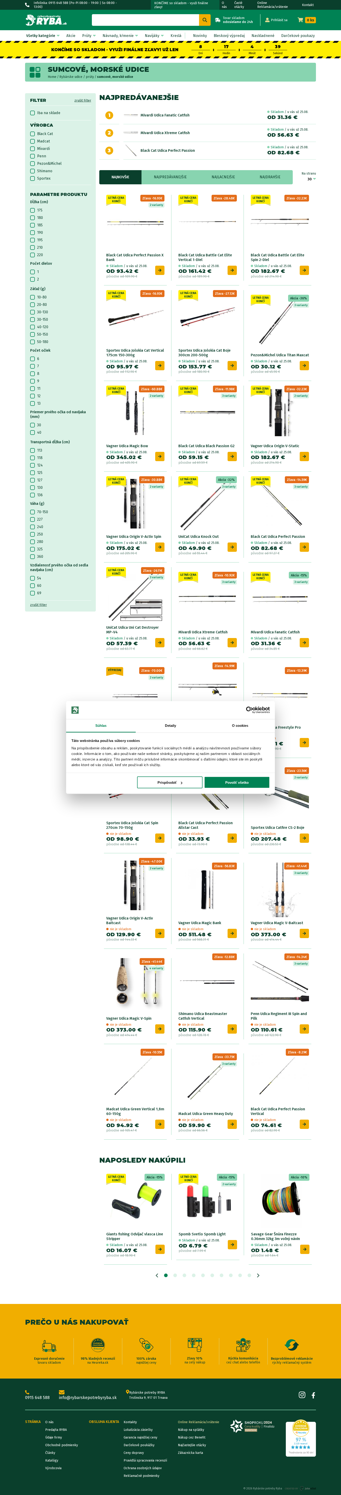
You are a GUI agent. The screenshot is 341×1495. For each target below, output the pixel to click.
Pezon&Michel (49, 163)
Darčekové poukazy (298, 35)
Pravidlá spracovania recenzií (145, 1460)
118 (39, 458)
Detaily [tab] (170, 725)
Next (258, 1276)
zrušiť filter (82, 101)
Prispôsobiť (167, 782)
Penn (41, 156)
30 (39, 425)
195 (40, 240)
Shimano (44, 171)
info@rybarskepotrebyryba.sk (88, 1397)
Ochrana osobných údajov (143, 1468)
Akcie (70, 35)
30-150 (42, 319)
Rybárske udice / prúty (76, 77)
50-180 (42, 342)
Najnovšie (120, 177)
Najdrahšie (270, 177)
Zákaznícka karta (190, 1453)
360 (40, 556)
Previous (156, 1276)
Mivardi (43, 148)
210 (40, 247)
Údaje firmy (53, 1437)
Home (52, 77)
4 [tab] (193, 1275)
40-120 (42, 327)
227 (40, 519)
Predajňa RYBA (56, 1430)
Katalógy (51, 1460)
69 (39, 593)
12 (39, 396)
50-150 (42, 334)
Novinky (200, 35)
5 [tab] (202, 1275)
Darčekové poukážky (139, 1445)
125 (39, 472)
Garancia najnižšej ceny (140, 1437)
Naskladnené (262, 35)
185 (40, 225)
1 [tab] (165, 1275)
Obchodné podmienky (61, 1445)
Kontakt (308, 5)
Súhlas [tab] (101, 725)
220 (40, 255)
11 (38, 388)
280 (40, 541)
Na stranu (309, 173)
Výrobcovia (53, 1468)
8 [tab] (230, 1275)
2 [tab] (175, 1275)
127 (39, 480)
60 (39, 585)
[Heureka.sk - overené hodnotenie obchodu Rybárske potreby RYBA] (301, 1438)
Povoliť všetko (237, 782)
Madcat (43, 141)
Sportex (44, 178)
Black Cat (45, 134)
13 (39, 403)
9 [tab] (240, 1275)
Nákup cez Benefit (191, 1437)
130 (40, 487)
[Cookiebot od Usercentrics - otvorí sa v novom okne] (249, 710)
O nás (224, 5)
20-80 (42, 304)
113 (39, 450)
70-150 (42, 512)
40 (39, 432)
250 (40, 534)
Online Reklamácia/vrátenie (272, 5)
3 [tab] (184, 1275)
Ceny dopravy (134, 1453)
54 (39, 578)
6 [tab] (212, 1275)
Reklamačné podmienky (141, 1476)
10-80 (42, 297)
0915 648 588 (37, 1397)
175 (39, 210)
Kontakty (130, 1422)
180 (40, 217)
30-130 (42, 312)
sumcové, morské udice (115, 77)
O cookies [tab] (240, 725)
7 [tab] (221, 1275)
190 (40, 232)
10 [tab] (249, 1275)
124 (40, 465)
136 (40, 495)
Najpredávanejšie (170, 177)
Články (50, 1453)
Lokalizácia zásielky (138, 1430)
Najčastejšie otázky (192, 1445)
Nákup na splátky (191, 1430)
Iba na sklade (48, 113)
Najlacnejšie (223, 177)
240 (40, 527)
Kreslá (175, 35)
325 (40, 549)
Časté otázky (239, 5)
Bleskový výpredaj (229, 35)
